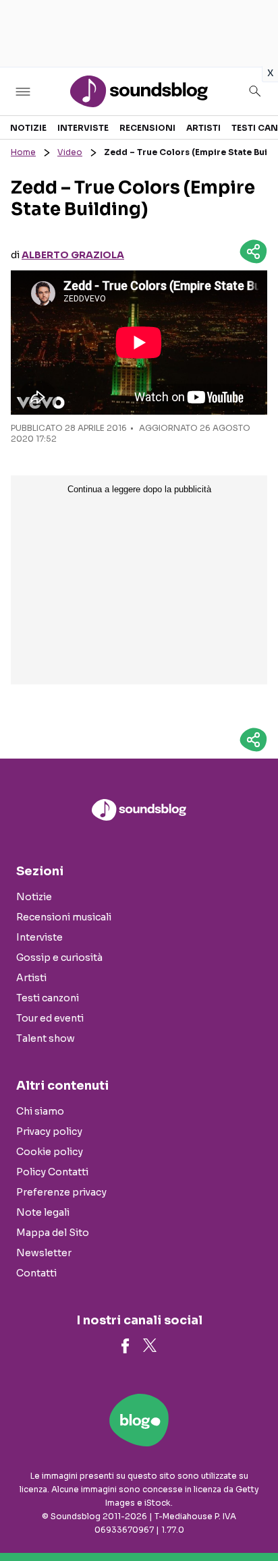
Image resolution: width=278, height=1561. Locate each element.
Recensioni (147, 128)
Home (23, 152)
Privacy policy (49, 1131)
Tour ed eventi (50, 1018)
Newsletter (44, 1253)
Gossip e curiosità (59, 957)
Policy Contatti (52, 1172)
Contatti (36, 1273)
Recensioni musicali (63, 917)
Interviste (83, 128)
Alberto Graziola (73, 255)
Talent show (45, 1038)
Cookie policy (49, 1152)
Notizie (28, 128)
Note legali (43, 1212)
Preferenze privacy (61, 1192)
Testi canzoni (47, 998)
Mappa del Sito (52, 1233)
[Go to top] (251, 1516)
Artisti (203, 128)
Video (69, 152)
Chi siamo (40, 1111)
